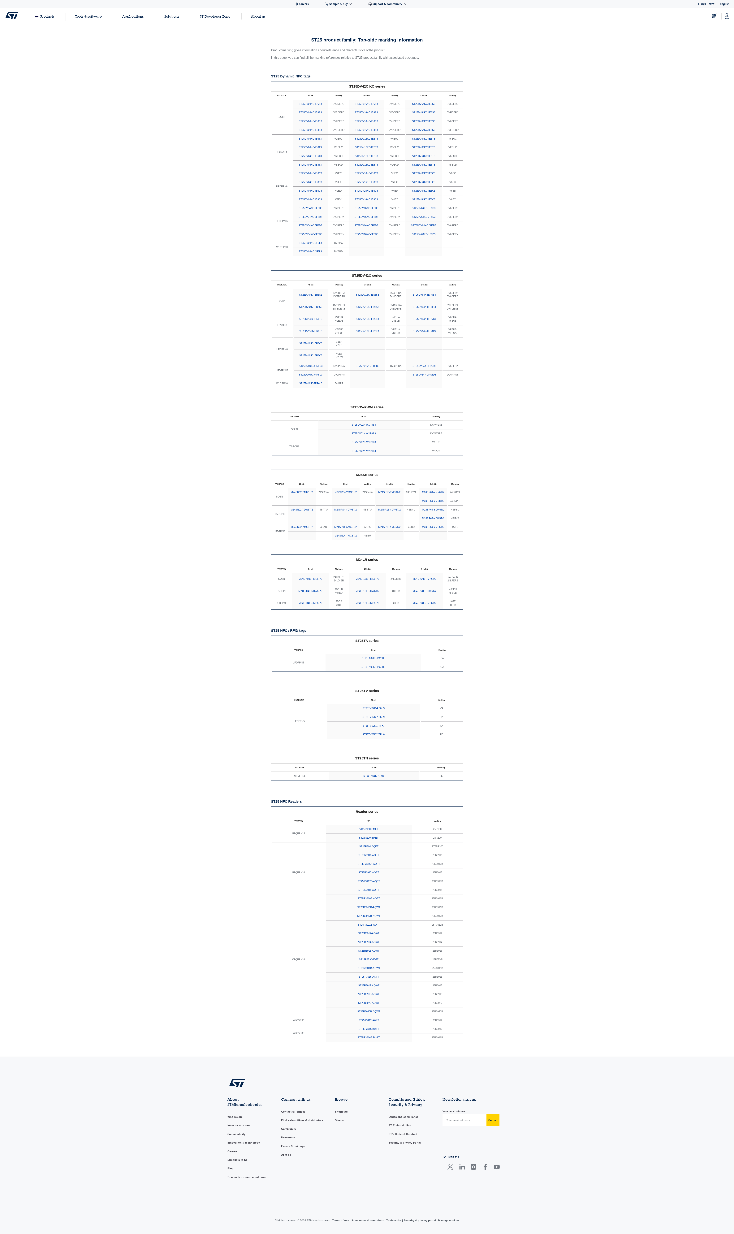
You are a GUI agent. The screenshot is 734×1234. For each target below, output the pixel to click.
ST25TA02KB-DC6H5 (373, 658)
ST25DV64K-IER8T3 (424, 331)
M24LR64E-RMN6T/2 (424, 578)
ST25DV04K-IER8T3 (310, 331)
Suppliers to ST (237, 1159)
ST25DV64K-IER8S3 (424, 307)
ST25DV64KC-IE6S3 (423, 103)
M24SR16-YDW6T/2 (389, 509)
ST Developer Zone (215, 16)
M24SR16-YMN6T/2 (389, 492)
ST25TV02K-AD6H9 (373, 717)
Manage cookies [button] (448, 1220)
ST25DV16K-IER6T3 (367, 319)
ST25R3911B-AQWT (368, 968)
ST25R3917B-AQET (369, 881)
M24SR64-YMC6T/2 (433, 527)
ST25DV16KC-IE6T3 (366, 138)
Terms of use (341, 1220)
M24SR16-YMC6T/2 (389, 527)
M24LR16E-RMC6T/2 (367, 603)
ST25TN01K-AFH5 (373, 775)
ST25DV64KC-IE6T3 (423, 138)
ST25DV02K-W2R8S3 (364, 433)
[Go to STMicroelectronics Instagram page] (473, 1167)
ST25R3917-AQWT (368, 985)
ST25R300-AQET (368, 846)
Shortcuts (341, 1111)
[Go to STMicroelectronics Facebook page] (485, 1167)
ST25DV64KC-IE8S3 (423, 112)
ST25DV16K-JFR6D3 (367, 366)
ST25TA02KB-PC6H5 (373, 667)
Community (288, 1128)
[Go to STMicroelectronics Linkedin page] (462, 1167)
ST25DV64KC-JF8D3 (423, 216)
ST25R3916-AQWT (368, 950)
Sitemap (340, 1120)
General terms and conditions (246, 1177)
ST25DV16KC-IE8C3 (366, 182)
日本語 (702, 4)
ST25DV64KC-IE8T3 (423, 147)
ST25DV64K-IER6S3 (424, 294)
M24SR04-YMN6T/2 (346, 492)
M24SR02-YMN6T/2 (302, 492)
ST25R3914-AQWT (368, 942)
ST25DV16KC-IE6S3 (366, 103)
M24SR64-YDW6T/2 (433, 509)
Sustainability (236, 1134)
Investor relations (238, 1125)
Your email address (454, 1111)
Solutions (171, 16)
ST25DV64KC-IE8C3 (423, 182)
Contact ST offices (293, 1111)
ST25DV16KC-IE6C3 (366, 173)
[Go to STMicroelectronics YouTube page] (496, 1167)
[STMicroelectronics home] (12, 15)
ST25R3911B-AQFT (369, 924)
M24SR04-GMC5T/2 (345, 527)
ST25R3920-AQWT (368, 1003)
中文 (712, 4)
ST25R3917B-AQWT (368, 916)
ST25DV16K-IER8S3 (367, 307)
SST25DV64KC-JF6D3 (423, 225)
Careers (232, 1151)
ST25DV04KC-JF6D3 (310, 208)
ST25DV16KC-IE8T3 (366, 147)
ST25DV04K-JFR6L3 (310, 383)
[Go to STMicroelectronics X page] (451, 1167)
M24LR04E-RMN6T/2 (310, 578)
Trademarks (394, 1220)
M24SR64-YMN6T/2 (433, 492)
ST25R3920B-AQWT (368, 1011)
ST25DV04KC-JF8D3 (310, 216)
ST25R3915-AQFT (369, 976)
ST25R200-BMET (368, 837)
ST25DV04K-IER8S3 (310, 307)
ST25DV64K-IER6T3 (424, 319)
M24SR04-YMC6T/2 (346, 535)
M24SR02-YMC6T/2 (302, 527)
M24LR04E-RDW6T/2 (310, 591)
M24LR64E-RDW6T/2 (424, 591)
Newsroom (288, 1137)
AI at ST (286, 1154)
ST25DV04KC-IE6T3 (310, 138)
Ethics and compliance (403, 1116)
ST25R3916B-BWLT (369, 1037)
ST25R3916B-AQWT (368, 907)
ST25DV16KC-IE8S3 (366, 112)
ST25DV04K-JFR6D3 (310, 366)
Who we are (235, 1116)
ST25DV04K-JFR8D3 (310, 374)
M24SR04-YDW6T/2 (345, 509)
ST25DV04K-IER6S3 (310, 294)
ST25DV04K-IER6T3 (310, 319)
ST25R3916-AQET (368, 855)
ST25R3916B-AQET (369, 863)
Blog (230, 1168)
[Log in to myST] (727, 15)
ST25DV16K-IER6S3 (367, 294)
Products (47, 16)
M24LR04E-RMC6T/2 (310, 603)
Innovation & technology (243, 1142)
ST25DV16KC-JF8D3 (366, 216)
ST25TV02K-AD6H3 (373, 708)
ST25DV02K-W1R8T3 (364, 442)
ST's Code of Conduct (403, 1134)
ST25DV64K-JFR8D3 (424, 374)
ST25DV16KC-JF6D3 (366, 208)
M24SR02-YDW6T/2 (302, 509)
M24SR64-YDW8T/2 (433, 518)
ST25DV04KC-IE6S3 (310, 103)
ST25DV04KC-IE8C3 (310, 182)
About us (258, 16)
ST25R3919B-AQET (369, 898)
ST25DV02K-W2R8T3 (364, 451)
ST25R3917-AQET (368, 872)
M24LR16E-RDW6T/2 (367, 591)
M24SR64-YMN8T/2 (433, 501)
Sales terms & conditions (368, 1220)
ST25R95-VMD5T (368, 959)
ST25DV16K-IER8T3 (367, 331)
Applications (133, 16)
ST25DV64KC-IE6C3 (423, 173)
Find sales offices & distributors (302, 1120)
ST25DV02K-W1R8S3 (364, 424)
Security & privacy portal (405, 1142)
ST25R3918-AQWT (368, 994)
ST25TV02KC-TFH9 (373, 734)
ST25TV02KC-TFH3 (373, 725)
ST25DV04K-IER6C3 (310, 343)
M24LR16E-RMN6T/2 (367, 578)
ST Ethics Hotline (400, 1125)
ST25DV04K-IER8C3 (310, 355)
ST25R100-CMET (368, 829)
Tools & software (88, 16)
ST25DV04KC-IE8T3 (310, 147)
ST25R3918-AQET (368, 890)
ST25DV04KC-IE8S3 (310, 112)
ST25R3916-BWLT (369, 1029)
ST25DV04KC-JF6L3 (310, 242)
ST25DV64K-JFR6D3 (424, 366)
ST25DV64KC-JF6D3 (423, 208)
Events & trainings (293, 1146)
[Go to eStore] (714, 15)
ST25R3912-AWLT (369, 1020)
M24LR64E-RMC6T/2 (424, 603)
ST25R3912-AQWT (368, 933)
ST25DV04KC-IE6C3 (310, 173)
